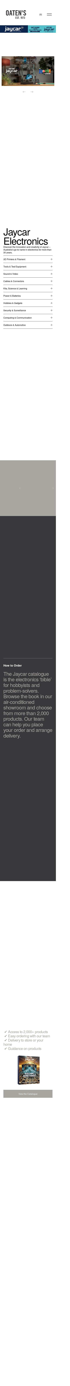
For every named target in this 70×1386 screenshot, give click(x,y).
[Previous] (24, 92)
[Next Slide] (53, 488)
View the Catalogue (28, 1093)
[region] (28, 75)
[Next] (32, 92)
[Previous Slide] (20, 488)
